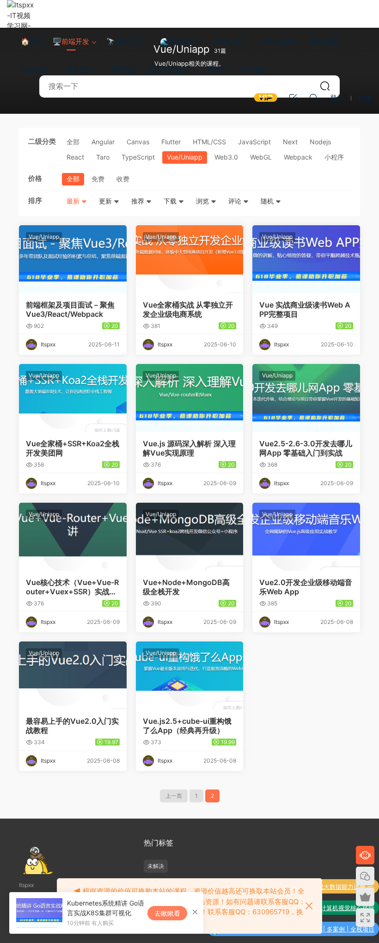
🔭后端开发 (124, 41)
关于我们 (254, 69)
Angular (103, 142)
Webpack (298, 157)
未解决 (155, 866)
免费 (98, 179)
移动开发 (227, 41)
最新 (74, 201)
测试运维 (324, 41)
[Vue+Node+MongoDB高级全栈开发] (190, 537)
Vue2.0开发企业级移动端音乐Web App (305, 587)
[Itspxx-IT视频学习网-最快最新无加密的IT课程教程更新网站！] (21, 14)
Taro (103, 157)
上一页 (173, 795)
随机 (268, 201)
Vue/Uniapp (184, 157)
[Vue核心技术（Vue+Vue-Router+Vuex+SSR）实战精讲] (73, 537)
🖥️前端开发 (71, 41)
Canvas (138, 142)
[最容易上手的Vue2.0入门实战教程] (73, 675)
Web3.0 (226, 157)
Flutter (171, 142)
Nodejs (320, 142)
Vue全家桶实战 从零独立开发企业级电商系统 (188, 309)
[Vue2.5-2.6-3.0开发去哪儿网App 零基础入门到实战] (306, 398)
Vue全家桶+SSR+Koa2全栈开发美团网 (72, 448)
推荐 (138, 201)
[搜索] (313, 97)
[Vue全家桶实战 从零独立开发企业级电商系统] (190, 259)
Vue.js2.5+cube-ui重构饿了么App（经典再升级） (187, 725)
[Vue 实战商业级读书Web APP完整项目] (306, 259)
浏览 (203, 201)
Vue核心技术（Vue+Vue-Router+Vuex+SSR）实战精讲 (72, 587)
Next (290, 142)
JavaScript (254, 142)
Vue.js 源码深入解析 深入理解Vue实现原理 (189, 448)
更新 (106, 201)
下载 (171, 201)
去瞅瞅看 (167, 913)
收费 (122, 179)
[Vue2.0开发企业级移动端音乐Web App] (306, 537)
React (75, 157)
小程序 (334, 157)
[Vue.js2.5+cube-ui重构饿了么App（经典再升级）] (190, 675)
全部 (73, 142)
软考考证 (124, 69)
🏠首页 (32, 41)
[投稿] (293, 97)
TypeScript (138, 157)
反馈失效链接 (168, 69)
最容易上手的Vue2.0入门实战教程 (72, 725)
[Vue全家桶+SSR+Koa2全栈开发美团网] (73, 398)
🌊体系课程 (178, 41)
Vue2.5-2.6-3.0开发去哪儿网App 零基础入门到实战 (305, 448)
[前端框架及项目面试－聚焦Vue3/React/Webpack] (73, 259)
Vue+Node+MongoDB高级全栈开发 (186, 587)
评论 (235, 201)
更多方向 (79, 69)
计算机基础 (275, 41)
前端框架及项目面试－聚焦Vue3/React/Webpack (70, 309)
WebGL (261, 157)
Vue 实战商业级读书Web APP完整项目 (304, 309)
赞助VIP (218, 69)
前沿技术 (35, 69)
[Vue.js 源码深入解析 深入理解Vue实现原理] (190, 398)
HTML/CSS (209, 142)
